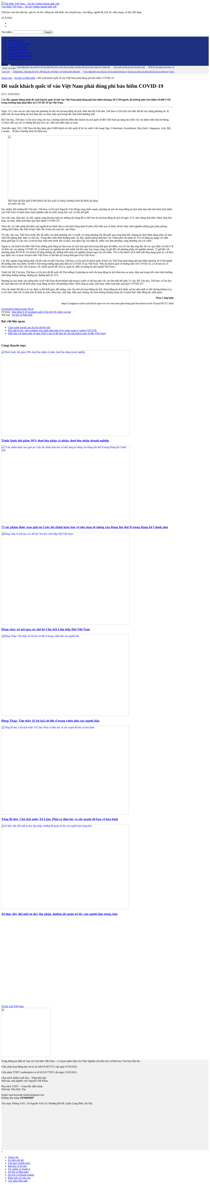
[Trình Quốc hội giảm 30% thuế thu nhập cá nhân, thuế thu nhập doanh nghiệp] (65, 435)
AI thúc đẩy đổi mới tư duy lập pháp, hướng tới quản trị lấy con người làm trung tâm (59, 914)
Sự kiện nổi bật (16, 41)
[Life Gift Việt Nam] (12, 1006)
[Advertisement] (87, 962)
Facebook (6, 309)
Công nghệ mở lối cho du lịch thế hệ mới (29, 327)
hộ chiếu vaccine (62, 312)
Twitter (15, 309)
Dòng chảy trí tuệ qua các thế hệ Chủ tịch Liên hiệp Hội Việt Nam (45, 629)
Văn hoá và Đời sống (19, 43)
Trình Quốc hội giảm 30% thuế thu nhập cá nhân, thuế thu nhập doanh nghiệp (55, 440)
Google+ (23, 309)
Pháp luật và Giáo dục (19, 58)
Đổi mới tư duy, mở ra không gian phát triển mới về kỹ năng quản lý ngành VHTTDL (52, 330)
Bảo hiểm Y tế (19, 312)
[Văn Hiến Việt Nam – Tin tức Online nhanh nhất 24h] (30, 3)
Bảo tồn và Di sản (17, 46)
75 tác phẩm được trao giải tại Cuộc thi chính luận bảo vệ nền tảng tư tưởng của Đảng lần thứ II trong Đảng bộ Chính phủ (84, 527)
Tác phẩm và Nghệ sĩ (19, 52)
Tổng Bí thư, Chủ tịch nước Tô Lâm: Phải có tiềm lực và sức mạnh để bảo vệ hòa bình (59, 819)
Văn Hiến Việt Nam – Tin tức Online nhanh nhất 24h (29, 6)
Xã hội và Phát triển (18, 49)
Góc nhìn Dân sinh (18, 1180)
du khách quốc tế (36, 312)
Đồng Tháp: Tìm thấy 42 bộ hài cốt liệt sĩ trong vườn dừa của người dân (50, 720)
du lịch (49, 312)
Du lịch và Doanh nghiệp (21, 55)
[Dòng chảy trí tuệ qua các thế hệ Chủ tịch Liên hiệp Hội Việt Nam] (65, 623)
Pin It (31, 309)
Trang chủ (6, 78)
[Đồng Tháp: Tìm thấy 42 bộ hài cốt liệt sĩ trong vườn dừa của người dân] (65, 715)
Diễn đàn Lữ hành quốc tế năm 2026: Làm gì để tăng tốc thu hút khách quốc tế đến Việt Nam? (57, 333)
